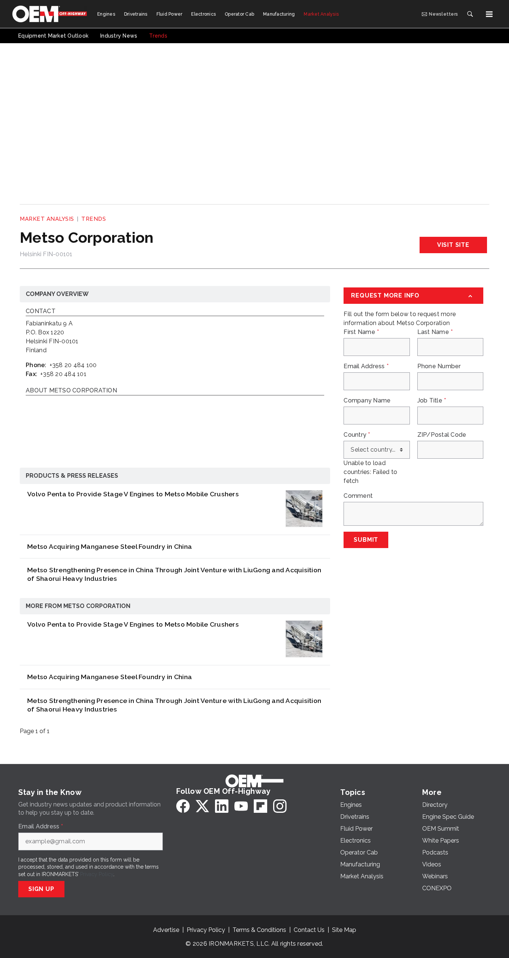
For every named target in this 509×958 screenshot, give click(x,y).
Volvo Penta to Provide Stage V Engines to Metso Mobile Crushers (133, 494)
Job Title (431, 401)
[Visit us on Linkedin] (221, 806)
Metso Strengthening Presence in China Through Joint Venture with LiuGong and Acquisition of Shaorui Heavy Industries (174, 574)
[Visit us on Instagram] (280, 806)
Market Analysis (47, 219)
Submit (366, 539)
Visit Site (453, 244)
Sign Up (41, 888)
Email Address (366, 366)
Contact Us (309, 929)
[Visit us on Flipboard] (260, 806)
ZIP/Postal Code (442, 435)
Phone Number (439, 366)
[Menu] (489, 14)
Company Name (367, 401)
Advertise (166, 929)
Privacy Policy (96, 874)
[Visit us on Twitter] (202, 806)
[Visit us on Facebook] (183, 806)
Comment (358, 496)
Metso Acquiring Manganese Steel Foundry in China (109, 546)
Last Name (435, 332)
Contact (41, 311)
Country (357, 435)
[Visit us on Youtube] (241, 806)
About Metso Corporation (71, 391)
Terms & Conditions (259, 929)
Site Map (344, 929)
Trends (93, 219)
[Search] (469, 14)
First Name (361, 332)
